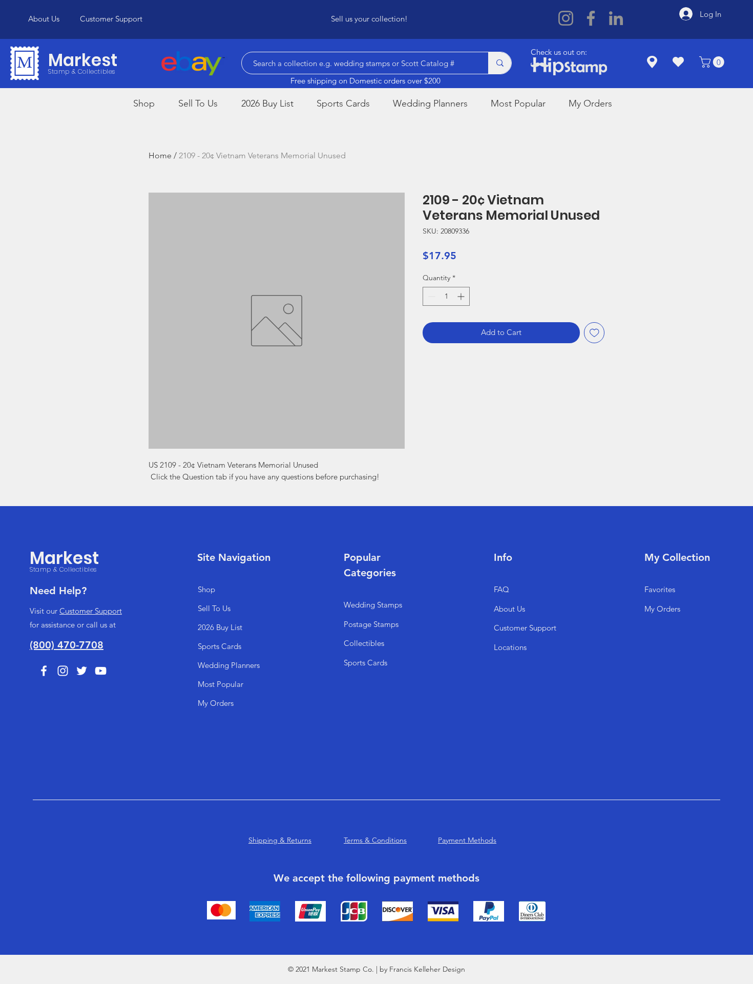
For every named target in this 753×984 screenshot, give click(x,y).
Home (160, 155)
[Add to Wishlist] (594, 332)
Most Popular (220, 684)
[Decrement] (430, 296)
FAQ (501, 589)
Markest (82, 60)
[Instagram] (566, 18)
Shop (206, 589)
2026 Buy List (220, 627)
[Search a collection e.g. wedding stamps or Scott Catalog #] (499, 63)
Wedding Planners (229, 665)
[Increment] (461, 296)
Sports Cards (219, 646)
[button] (713, 62)
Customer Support (90, 611)
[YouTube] (101, 671)
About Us (509, 609)
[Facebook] (591, 18)
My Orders (216, 703)
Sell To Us (214, 608)
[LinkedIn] (616, 18)
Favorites (659, 589)
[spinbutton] (446, 296)
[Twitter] (82, 671)
